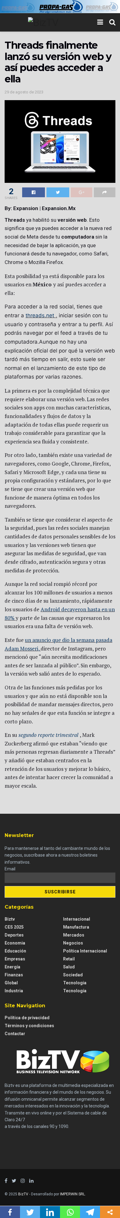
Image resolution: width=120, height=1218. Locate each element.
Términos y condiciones (29, 1025)
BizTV (23, 1194)
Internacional (76, 919)
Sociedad (73, 974)
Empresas (15, 958)
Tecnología (74, 990)
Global (11, 982)
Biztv (10, 919)
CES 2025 (14, 927)
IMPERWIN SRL (72, 1194)
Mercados (73, 935)
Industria (14, 990)
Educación (15, 950)
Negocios (73, 943)
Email (10, 868)
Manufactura (76, 927)
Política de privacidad (27, 1017)
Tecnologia (74, 982)
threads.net (40, 315)
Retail (69, 958)
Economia (15, 943)
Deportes (14, 935)
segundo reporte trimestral (48, 734)
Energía (12, 966)
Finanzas (14, 974)
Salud (69, 966)
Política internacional (85, 950)
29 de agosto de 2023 (24, 92)
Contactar (15, 1033)
